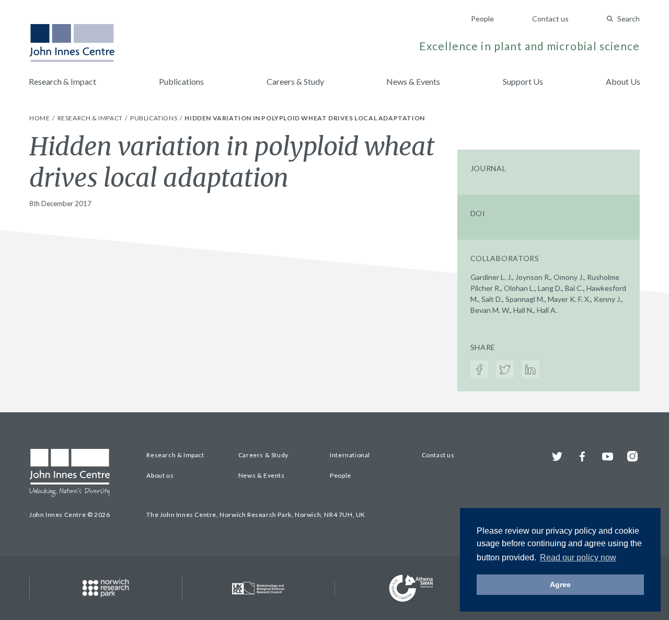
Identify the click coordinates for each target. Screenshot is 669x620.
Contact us (550, 18)
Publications (181, 81)
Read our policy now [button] (578, 557)
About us (160, 475)
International (350, 455)
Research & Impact (62, 81)
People (482, 18)
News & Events (413, 81)
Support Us (523, 81)
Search (628, 18)
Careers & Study (295, 81)
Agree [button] (560, 584)
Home (40, 118)
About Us (623, 81)
